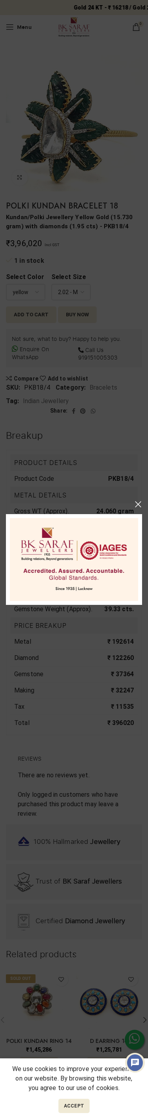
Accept (74, 1106)
